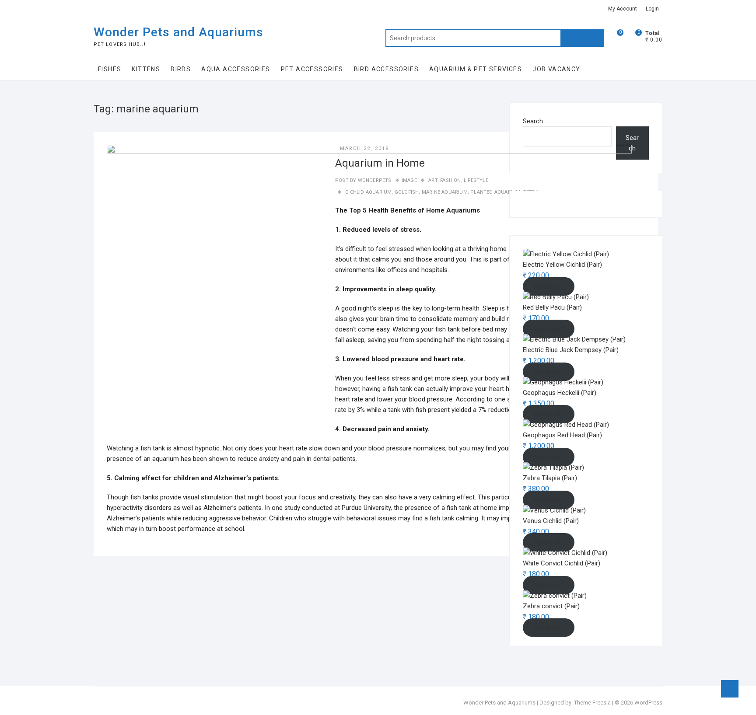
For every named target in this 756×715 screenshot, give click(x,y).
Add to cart (548, 457)
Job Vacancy (556, 69)
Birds (181, 69)
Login (652, 9)
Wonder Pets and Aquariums (178, 32)
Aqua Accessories (235, 69)
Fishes (109, 69)
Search (582, 38)
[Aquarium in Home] (369, 292)
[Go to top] (729, 689)
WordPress (648, 702)
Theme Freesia (592, 702)
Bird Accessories (386, 69)
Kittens (146, 69)
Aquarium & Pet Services (475, 69)
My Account (622, 9)
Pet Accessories (312, 69)
